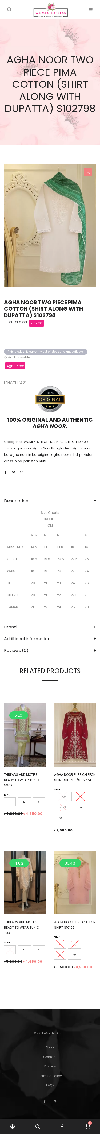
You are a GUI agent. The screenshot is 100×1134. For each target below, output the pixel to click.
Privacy (50, 1066)
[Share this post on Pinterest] (21, 472)
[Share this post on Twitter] (13, 472)
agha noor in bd (23, 454)
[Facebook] (45, 1101)
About (50, 1047)
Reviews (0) (16, 650)
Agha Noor (15, 366)
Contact (50, 1057)
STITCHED (44, 441)
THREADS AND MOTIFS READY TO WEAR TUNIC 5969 (21, 780)
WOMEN (30, 441)
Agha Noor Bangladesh (52, 448)
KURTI (86, 441)
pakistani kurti (34, 461)
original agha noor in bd (58, 454)
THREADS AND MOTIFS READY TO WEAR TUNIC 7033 (21, 927)
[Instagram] (55, 1101)
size (7, 794)
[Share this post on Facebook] (5, 472)
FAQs (50, 1085)
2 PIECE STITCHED (67, 441)
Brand (10, 627)
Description (16, 501)
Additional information (27, 639)
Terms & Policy (50, 1076)
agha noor (23, 448)
